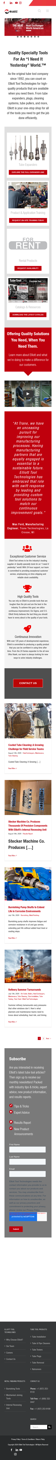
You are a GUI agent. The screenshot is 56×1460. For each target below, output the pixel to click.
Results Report (28, 771)
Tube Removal (38, 1362)
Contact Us (10, 1359)
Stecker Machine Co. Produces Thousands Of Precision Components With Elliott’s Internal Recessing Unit (27, 763)
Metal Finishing (34, 853)
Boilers (30, 931)
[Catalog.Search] (28, 279)
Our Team (10, 1346)
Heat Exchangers (28, 691)
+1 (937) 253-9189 (42, 1408)
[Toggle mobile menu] (47, 10)
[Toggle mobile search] (39, 10)
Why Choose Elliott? (14, 1339)
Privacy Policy (15, 1439)
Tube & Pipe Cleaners (41, 1343)
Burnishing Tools (13, 1388)
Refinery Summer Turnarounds (24, 927)
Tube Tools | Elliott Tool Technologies (26, 937)
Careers (9, 1352)
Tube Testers (37, 1349)
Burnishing (24, 853)
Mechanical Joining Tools (14, 1397)
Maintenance (39, 691)
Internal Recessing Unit (14, 1406)
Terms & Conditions (28, 1439)
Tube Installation (33, 934)
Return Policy (40, 1439)
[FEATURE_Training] (28, 183)
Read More (11, 706)
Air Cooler (24, 931)
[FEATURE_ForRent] (28, 231)
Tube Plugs (36, 1356)
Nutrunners (36, 1369)
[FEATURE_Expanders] (28, 135)
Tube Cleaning (13, 693)
